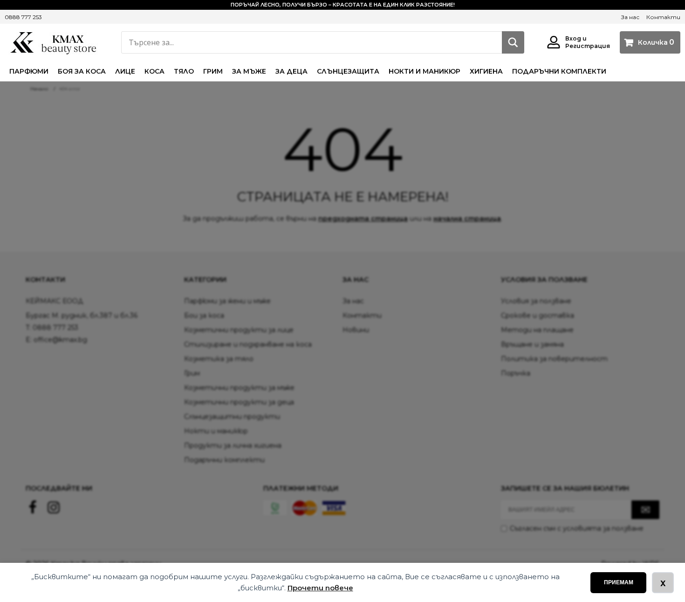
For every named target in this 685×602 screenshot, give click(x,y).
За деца (291, 71)
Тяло (184, 71)
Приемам (618, 582)
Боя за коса (82, 71)
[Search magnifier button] (513, 42)
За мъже (249, 71)
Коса (154, 71)
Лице (125, 71)
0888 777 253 (23, 17)
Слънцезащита (348, 71)
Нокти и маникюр (424, 71)
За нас (630, 17)
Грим (213, 71)
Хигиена (486, 71)
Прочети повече (320, 587)
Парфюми (28, 71)
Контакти (663, 17)
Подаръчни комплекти (559, 71)
